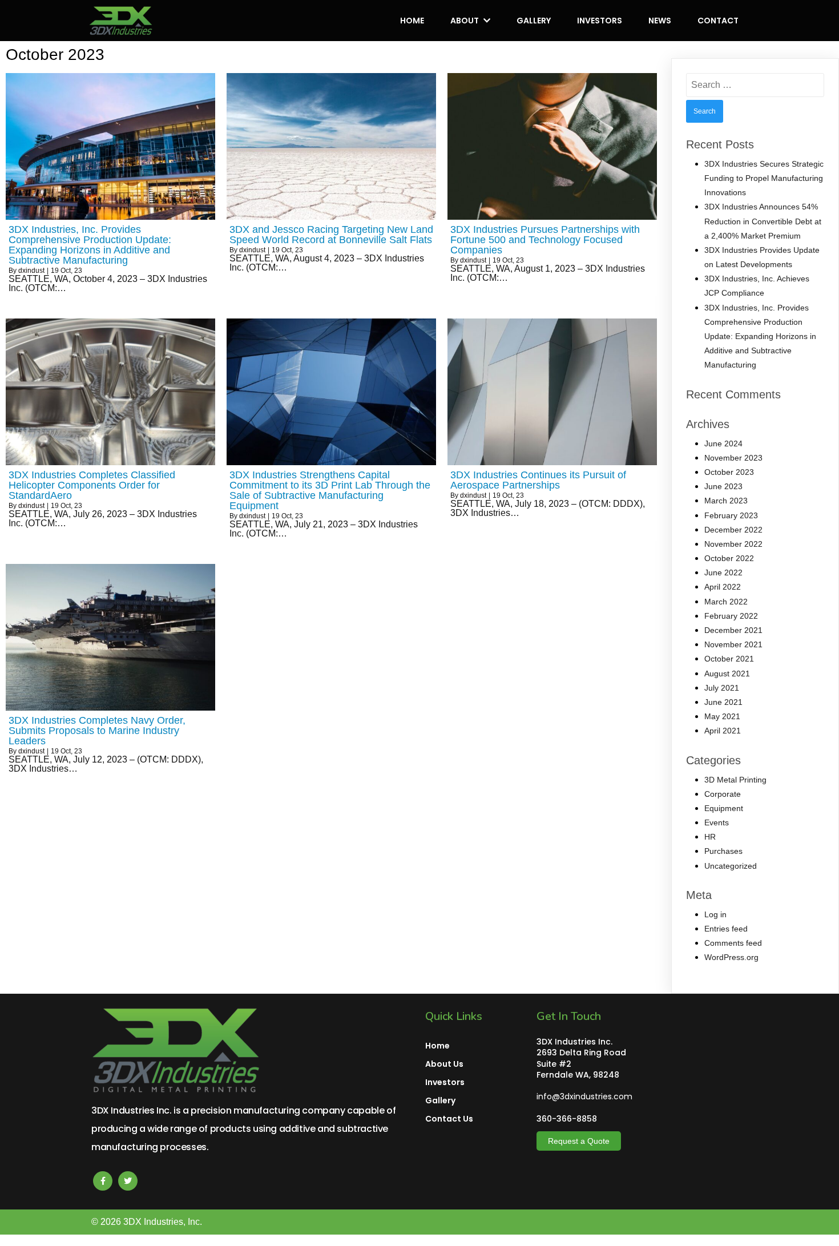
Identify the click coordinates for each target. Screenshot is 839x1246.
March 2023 (726, 500)
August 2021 (727, 673)
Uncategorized (730, 865)
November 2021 (733, 644)
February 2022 (731, 615)
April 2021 (722, 730)
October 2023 (729, 472)
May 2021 (722, 716)
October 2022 (729, 558)
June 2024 (723, 443)
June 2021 (723, 702)
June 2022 (723, 572)
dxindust (31, 271)
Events (716, 822)
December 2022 (733, 529)
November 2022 (733, 544)
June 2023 (723, 486)
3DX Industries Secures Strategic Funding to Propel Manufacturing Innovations (764, 178)
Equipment (723, 808)
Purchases (723, 851)
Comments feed (733, 942)
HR (710, 836)
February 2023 (731, 515)
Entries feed (726, 928)
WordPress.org (731, 957)
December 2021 (733, 630)
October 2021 (729, 658)
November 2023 (733, 457)
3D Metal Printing (735, 779)
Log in (715, 914)
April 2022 (722, 586)
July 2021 (721, 687)
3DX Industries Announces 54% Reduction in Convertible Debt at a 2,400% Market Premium (762, 221)
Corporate (722, 794)
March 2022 (726, 601)
